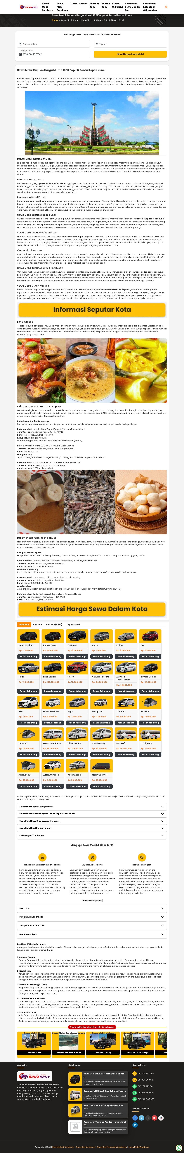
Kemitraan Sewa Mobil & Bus (132, 7)
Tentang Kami (94, 5)
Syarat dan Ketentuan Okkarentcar (150, 7)
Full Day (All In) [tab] (54, 624)
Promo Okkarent (117, 5)
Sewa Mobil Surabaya (62, 7)
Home (55, 20)
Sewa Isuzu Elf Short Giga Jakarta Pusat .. (105, 1091)
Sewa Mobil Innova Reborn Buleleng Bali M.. (104, 1075)
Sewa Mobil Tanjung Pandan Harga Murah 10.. (105, 1123)
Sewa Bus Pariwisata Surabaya (112, 1147)
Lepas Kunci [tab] (73, 624)
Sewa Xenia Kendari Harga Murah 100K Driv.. (103, 1107)
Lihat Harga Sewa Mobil (130, 54)
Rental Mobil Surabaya (47, 7)
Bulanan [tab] (24, 624)
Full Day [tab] (37, 624)
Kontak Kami (106, 5)
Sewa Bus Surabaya (85, 1147)
